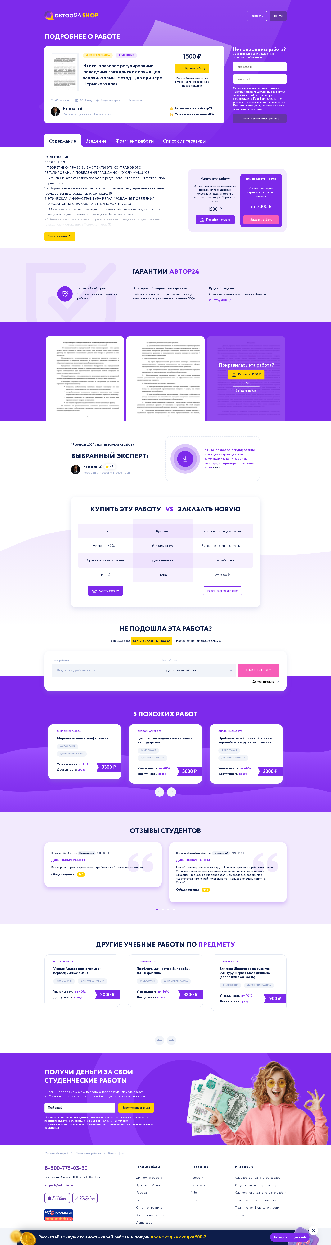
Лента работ (145, 1222)
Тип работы (169, 660)
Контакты (241, 1215)
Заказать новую (246, 390)
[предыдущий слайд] (159, 792)
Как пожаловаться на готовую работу (261, 1193)
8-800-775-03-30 (66, 1168)
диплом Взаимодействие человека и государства (165, 740)
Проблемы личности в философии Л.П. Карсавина (164, 970)
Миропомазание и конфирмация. (83, 738)
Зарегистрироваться (136, 1108)
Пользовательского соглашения (263, 102)
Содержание (62, 141)
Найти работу (258, 670)
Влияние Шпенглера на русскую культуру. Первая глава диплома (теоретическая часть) (245, 973)
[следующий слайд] (171, 792)
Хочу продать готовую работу (255, 1185)
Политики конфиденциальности (253, 106)
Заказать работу (261, 220)
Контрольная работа (150, 1215)
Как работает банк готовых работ (258, 1178)
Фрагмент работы (135, 141)
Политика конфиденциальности (257, 1207)
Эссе (139, 1200)
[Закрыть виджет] (313, 1230)
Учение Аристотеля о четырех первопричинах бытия (77, 970)
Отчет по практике (149, 1207)
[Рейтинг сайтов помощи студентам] (58, 1215)
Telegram (197, 1178)
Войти (278, 16)
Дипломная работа (98, 55)
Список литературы (184, 141)
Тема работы (60, 660)
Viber (195, 1193)
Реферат (142, 1193)
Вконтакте (198, 1185)
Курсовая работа (148, 1185)
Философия (67, 746)
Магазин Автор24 (56, 1153)
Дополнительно (263, 681)
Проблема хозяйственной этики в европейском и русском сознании (245, 740)
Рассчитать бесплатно (222, 591)
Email (195, 1200)
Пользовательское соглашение (256, 1200)
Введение (96, 141)
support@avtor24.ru (58, 1185)
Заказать (257, 16)
